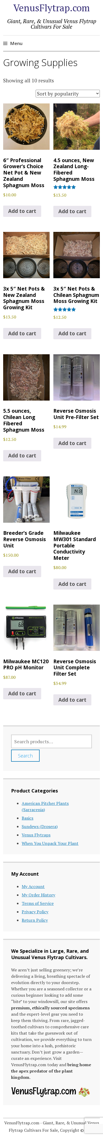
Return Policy (35, 920)
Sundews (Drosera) (40, 826)
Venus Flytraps (36, 835)
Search (25, 755)
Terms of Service (38, 903)
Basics (27, 818)
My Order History (38, 895)
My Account (33, 886)
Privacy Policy (35, 912)
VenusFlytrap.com (51, 8)
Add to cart (22, 211)
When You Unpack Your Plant (50, 843)
